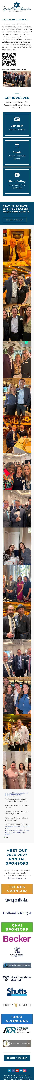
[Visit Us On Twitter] (9, 1070)
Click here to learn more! (17, 878)
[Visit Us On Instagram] (25, 1070)
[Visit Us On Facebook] (13, 1070)
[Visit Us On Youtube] (17, 1070)
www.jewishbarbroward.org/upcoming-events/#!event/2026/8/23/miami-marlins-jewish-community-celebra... (17, 830)
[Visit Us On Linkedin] (21, 1070)
